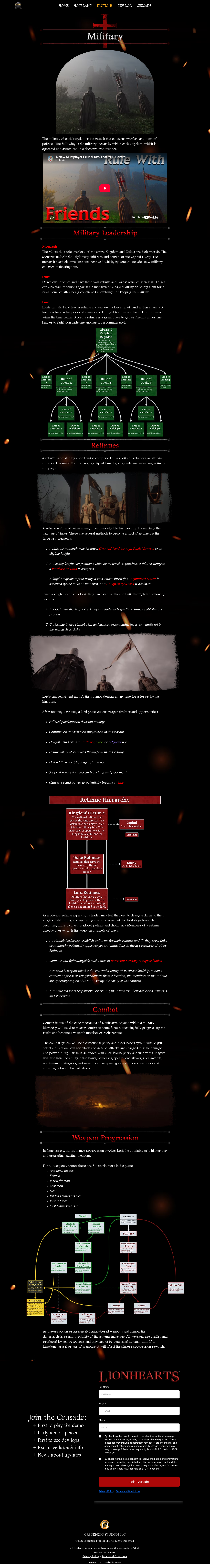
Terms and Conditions (114, 1556)
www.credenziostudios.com (105, 1562)
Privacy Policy (91, 1556)
